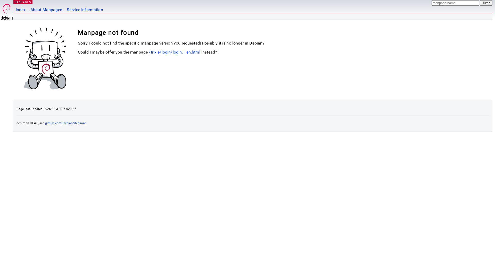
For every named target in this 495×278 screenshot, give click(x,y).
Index (21, 9)
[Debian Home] (6, 10)
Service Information (85, 9)
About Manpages (46, 9)
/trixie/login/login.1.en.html (174, 52)
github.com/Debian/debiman (66, 123)
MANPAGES (23, 2)
